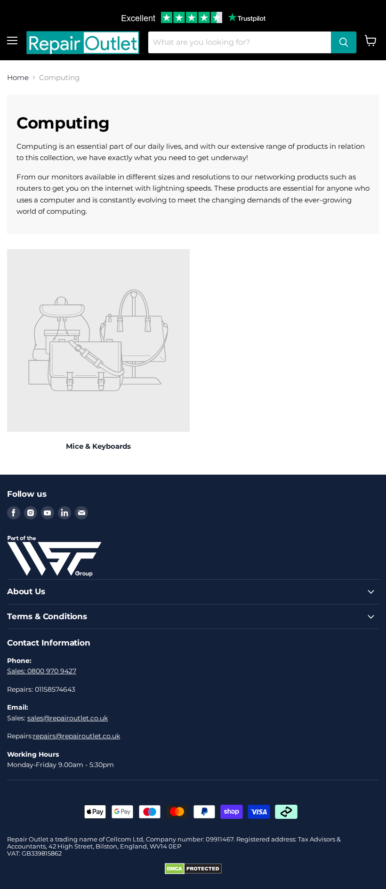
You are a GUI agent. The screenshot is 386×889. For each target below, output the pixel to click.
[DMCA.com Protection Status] (193, 872)
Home (18, 77)
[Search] (343, 42)
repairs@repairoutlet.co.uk (76, 736)
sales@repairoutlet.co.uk (67, 718)
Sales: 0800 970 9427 (41, 671)
